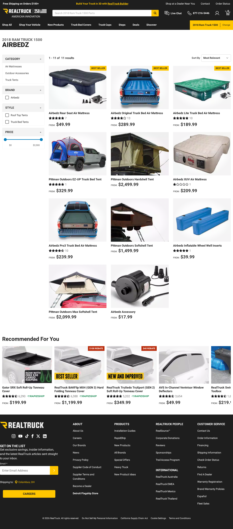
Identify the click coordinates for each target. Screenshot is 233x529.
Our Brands (79, 445)
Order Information (207, 438)
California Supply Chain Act (134, 518)
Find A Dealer (204, 474)
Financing (202, 445)
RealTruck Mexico (165, 491)
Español (201, 496)
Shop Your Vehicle (29, 24)
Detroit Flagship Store (85, 493)
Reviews (160, 445)
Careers (77, 438)
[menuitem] (7, 25)
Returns (201, 467)
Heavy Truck (121, 467)
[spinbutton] (10, 145)
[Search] (155, 13)
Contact (205, 3)
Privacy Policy (80, 459)
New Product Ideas (125, 474)
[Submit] (54, 470)
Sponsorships (163, 452)
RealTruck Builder (118, 3)
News (76, 452)
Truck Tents (11, 79)
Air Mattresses (13, 66)
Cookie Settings (158, 518)
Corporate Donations (167, 438)
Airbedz (15, 97)
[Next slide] (227, 376)
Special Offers (122, 459)
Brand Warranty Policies (210, 489)
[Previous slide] (5, 376)
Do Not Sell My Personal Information (100, 518)
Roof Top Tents (19, 115)
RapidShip (120, 438)
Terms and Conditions (180, 518)
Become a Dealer (82, 486)
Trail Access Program (168, 459)
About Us (78, 430)
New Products (56, 24)
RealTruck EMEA (165, 484)
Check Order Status (208, 459)
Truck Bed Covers (81, 24)
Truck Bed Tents (20, 121)
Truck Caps (104, 24)
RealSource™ (163, 430)
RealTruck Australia (167, 476)
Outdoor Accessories (17, 73)
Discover (152, 24)
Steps (122, 24)
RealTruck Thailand (166, 498)
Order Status (223, 3)
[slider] (5, 139)
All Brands (120, 452)
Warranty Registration (209, 481)
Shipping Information (209, 452)
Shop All (7, 24)
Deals (136, 24)
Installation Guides (124, 430)
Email (3, 463)
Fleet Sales (203, 503)
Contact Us (203, 430)
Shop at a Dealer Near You (180, 3)
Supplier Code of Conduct (87, 467)
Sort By (196, 57)
